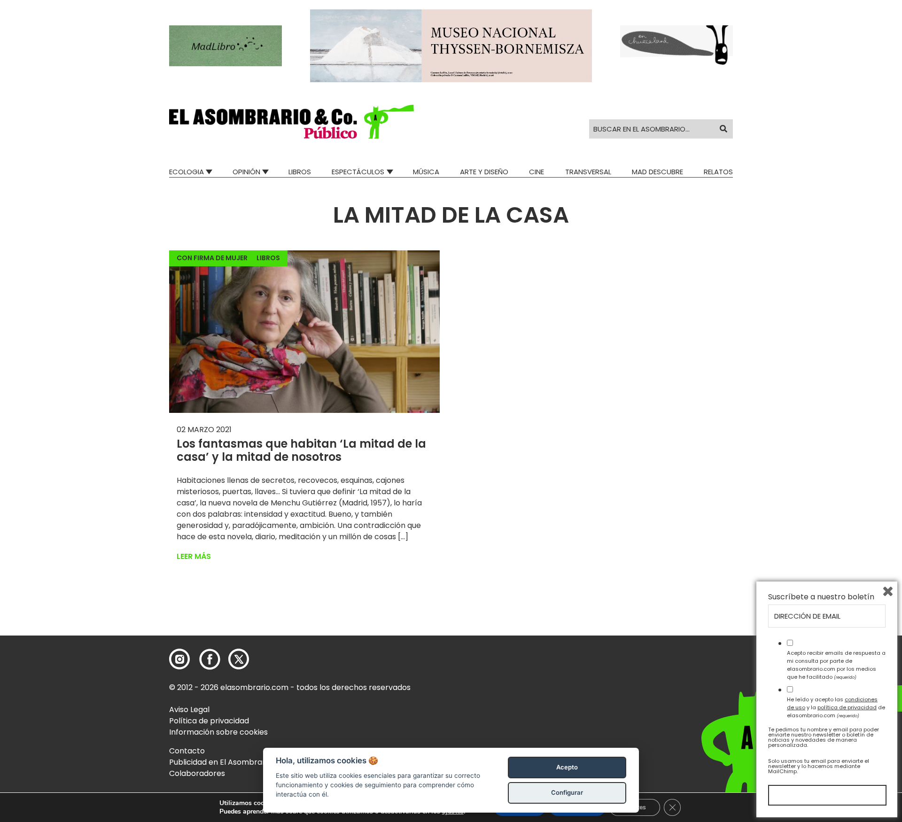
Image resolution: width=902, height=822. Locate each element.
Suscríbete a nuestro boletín (821, 597)
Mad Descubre (657, 172)
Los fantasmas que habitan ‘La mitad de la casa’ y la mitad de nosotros (301, 450)
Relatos (718, 172)
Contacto (187, 750)
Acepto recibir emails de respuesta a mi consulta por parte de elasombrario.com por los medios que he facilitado (836, 664)
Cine (536, 172)
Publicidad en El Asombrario (220, 762)
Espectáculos (358, 172)
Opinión (246, 172)
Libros (299, 172)
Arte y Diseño (484, 172)
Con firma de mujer (212, 258)
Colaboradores (197, 773)
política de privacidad (847, 707)
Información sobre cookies (218, 732)
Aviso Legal (189, 709)
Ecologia (186, 172)
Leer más (194, 556)
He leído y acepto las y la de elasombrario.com (836, 707)
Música (426, 172)
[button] (291, 122)
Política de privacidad (209, 720)
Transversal (588, 172)
